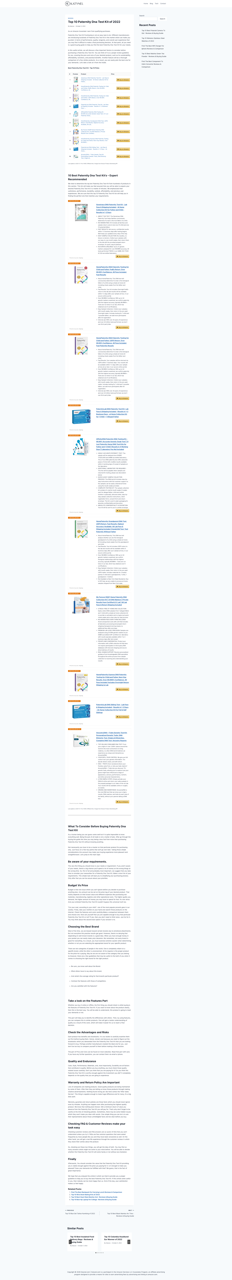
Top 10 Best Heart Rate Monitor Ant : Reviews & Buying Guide (94, 1197)
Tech (156, 3)
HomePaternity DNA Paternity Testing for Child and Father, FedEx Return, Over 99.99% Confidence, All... (95, 88)
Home (146, 3)
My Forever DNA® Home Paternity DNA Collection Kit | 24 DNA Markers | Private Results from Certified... (93, 131)
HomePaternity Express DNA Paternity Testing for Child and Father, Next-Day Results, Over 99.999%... (94, 140)
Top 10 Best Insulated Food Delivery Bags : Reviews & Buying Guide (82, 1239)
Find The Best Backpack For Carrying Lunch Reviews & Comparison (96, 1192)
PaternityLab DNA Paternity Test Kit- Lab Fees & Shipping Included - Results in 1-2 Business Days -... (94, 106)
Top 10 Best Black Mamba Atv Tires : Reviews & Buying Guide (120, 1213)
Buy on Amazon (124, 80)
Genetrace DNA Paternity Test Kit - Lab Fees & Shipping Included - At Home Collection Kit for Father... (95, 79)
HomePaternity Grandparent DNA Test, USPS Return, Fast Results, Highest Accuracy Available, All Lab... (94, 122)
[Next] (128, 1242)
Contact (163, 3)
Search (141, 16)
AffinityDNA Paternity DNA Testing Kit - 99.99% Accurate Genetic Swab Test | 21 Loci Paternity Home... (94, 113)
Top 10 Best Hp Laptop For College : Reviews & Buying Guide (94, 1200)
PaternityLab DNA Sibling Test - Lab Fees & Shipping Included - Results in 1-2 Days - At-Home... (94, 149)
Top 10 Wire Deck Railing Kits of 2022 (85, 1195)
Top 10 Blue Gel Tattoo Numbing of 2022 (80, 1212)
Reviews (70, 18)
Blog (151, 3)
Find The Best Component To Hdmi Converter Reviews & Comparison (152, 64)
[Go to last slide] (70, 1242)
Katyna (72, 26)
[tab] (95, 1252)
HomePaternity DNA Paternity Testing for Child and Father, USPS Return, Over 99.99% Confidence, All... (95, 97)
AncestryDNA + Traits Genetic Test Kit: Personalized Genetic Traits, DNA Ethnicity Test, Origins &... (93, 156)
